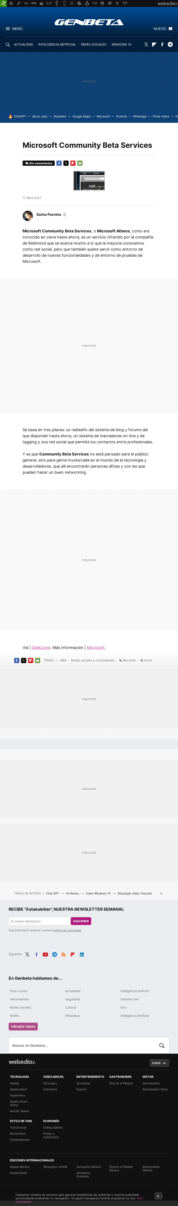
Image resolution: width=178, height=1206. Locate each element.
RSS (63, 953)
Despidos (60, 116)
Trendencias (18, 1127)
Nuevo (160, 28)
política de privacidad (67, 930)
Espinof (81, 1089)
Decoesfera (18, 1133)
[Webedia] (22, 1061)
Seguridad (72, 999)
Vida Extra (50, 1089)
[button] (51, 214)
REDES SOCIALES (93, 44)
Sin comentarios (40, 163)
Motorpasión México (151, 1168)
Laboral (70, 1007)
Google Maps (82, 116)
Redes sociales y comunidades (93, 660)
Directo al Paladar (121, 1083)
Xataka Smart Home (19, 1103)
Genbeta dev (129, 999)
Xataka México (20, 1166)
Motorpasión (151, 1083)
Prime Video (161, 116)
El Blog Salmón (53, 1127)
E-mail (79, 163)
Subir (156, 1063)
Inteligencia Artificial (134, 1015)
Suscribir (81, 921)
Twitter (146, 44)
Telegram (170, 44)
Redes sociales (20, 1007)
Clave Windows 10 (98, 893)
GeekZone (41, 647)
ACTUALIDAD (23, 44)
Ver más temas (23, 1026)
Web (63, 660)
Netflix (14, 1015)
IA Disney (73, 893)
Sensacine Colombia (83, 1174)
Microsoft (103, 116)
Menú (17, 28)
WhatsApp (72, 1015)
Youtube (45, 953)
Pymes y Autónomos (51, 1135)
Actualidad (73, 991)
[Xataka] (3, 3)
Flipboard (154, 44)
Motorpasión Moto (155, 1089)
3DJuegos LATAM (55, 1166)
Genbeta (89, 22)
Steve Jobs (39, 116)
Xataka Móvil (18, 1089)
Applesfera (17, 1095)
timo (123, 1007)
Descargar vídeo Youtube (135, 893)
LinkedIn (81, 953)
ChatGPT (20, 116)
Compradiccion (20, 1139)
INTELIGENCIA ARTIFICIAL (57, 44)
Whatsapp (140, 116)
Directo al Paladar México (121, 1168)
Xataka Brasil (18, 1173)
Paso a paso (18, 991)
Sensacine (83, 1083)
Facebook (162, 44)
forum (148, 660)
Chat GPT (53, 893)
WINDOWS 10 (121, 44)
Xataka (14, 1083)
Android (121, 116)
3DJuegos (50, 1083)
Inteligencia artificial (134, 991)
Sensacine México (88, 1166)
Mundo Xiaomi (19, 1111)
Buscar (162, 1045)
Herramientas (19, 999)
